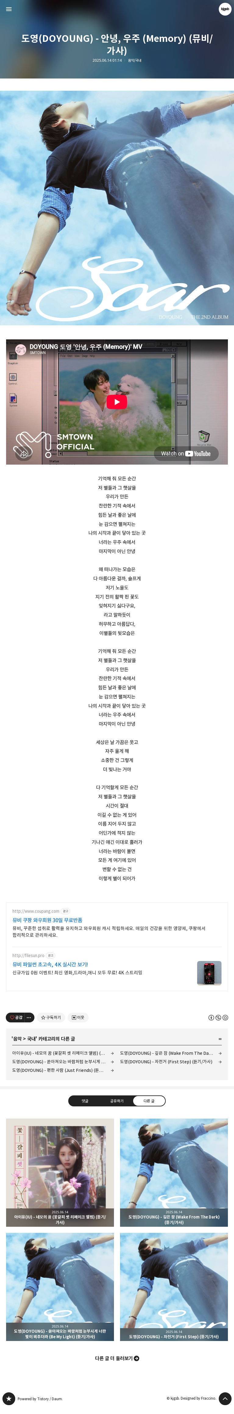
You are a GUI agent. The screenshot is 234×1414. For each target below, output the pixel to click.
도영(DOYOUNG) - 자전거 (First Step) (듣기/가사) (166, 1062)
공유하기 (117, 1100)
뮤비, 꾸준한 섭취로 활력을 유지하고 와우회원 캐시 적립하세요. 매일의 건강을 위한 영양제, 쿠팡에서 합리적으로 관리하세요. (109, 932)
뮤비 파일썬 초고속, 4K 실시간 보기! (50, 964)
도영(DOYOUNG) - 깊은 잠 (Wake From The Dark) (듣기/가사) (171, 1053)
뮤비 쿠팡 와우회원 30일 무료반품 (47, 920)
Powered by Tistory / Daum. (40, 1399)
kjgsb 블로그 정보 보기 (225, 9)
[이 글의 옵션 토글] (29, 1017)
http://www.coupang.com (35, 911)
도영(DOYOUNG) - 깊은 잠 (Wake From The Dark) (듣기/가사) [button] (174, 1173)
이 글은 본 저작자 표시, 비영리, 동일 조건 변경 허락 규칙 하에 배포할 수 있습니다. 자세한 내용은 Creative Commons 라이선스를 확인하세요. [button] (218, 1018)
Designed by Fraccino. (198, 1398)
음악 (17, 1039)
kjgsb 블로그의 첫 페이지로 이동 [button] (117, 9)
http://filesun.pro (28, 955)
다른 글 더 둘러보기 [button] (114, 1358)
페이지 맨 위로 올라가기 (225, 1398)
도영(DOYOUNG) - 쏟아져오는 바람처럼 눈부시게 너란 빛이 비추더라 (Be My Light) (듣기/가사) (63, 1062)
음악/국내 (134, 60)
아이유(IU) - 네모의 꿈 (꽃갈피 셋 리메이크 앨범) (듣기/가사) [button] (60, 1173)
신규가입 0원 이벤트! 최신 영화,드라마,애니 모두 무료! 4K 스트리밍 (77, 973)
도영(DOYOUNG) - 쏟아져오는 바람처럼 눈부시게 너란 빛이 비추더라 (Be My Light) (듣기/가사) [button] (60, 1287)
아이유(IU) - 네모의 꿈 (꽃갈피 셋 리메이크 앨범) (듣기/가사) (63, 1053)
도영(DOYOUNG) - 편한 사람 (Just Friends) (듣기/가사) (63, 1070)
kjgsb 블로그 (9, 1398)
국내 (31, 1039)
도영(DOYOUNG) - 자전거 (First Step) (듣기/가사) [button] (174, 1287)
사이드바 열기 (9, 9)
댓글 (85, 1100)
